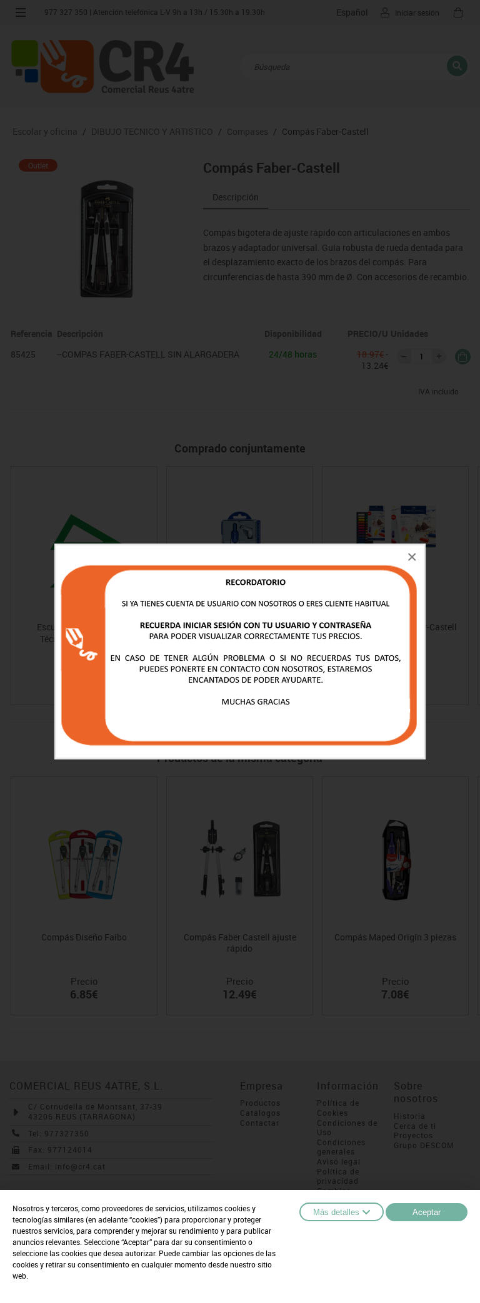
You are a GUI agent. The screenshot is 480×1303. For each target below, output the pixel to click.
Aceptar (426, 1212)
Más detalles (336, 1212)
